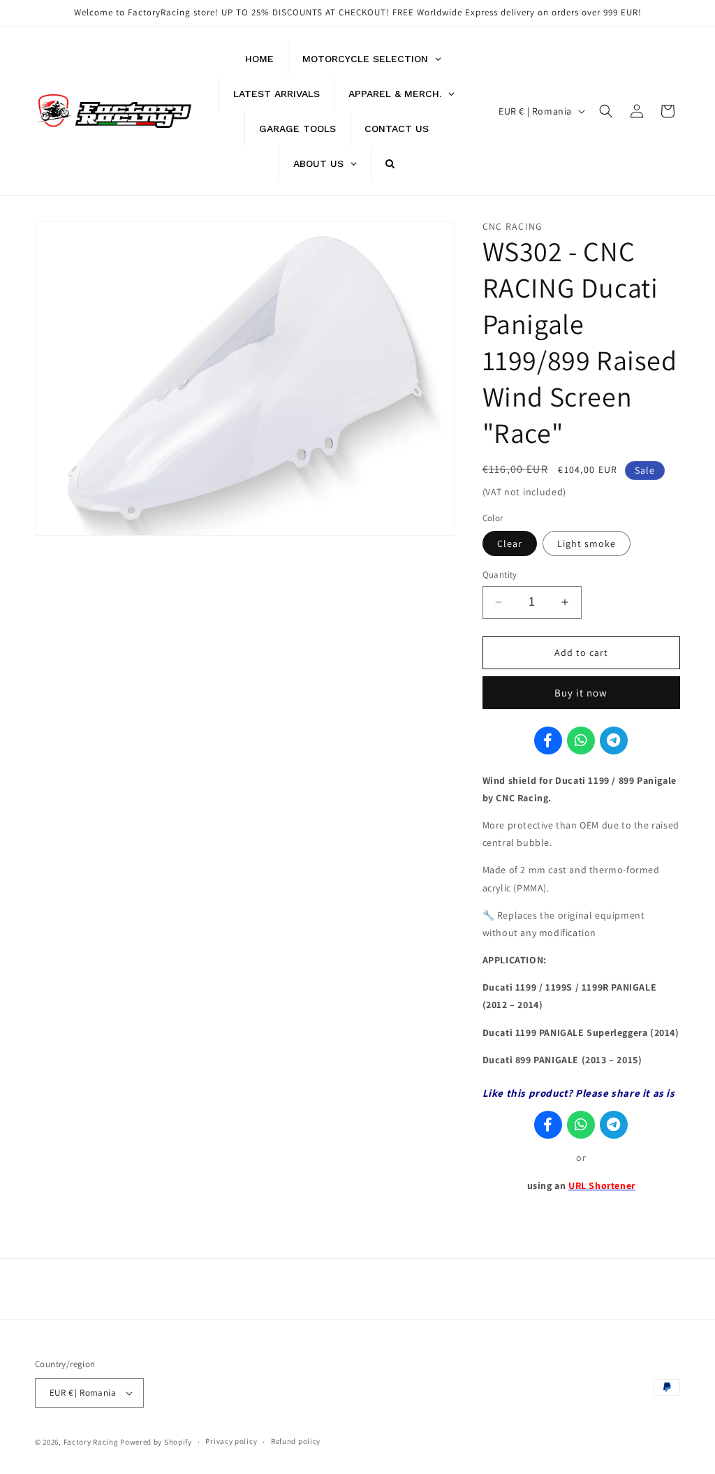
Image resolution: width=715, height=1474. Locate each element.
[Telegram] (614, 740)
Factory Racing (91, 1442)
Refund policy (295, 1441)
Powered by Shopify (156, 1442)
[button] (606, 111)
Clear (509, 543)
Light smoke (586, 543)
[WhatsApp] (581, 740)
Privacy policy (231, 1441)
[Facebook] (548, 740)
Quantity (499, 575)
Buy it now (580, 692)
